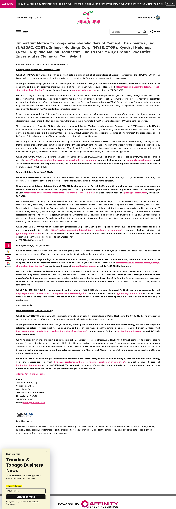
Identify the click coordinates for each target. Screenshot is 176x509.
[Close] (47, 451)
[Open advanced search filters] (145, 32)
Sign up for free (26, 496)
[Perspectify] (8, 252)
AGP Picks (7, 4)
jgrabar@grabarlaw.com (33, 402)
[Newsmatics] (8, 264)
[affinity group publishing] (8, 258)
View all (170, 4)
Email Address (14, 486)
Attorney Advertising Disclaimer (30, 374)
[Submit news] (8, 246)
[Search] (139, 32)
